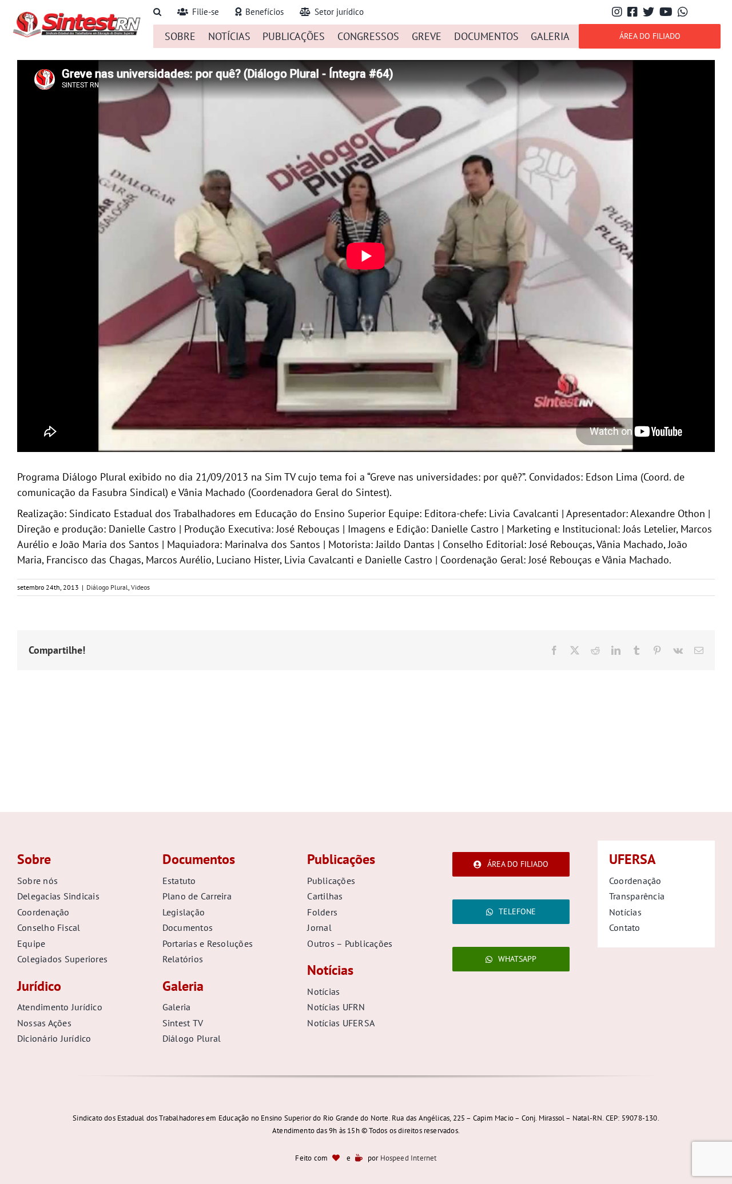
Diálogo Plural (107, 587)
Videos (140, 587)
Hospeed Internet (408, 1158)
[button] (157, 12)
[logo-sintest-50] (76, 15)
